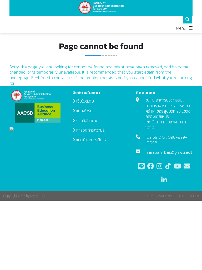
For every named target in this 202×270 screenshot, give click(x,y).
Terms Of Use (189, 195)
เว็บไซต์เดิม (85, 101)
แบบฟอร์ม (84, 111)
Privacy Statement (161, 195)
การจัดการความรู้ (90, 130)
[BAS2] (101, 7)
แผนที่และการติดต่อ (92, 140)
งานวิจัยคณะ (86, 120)
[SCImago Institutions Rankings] (37, 132)
